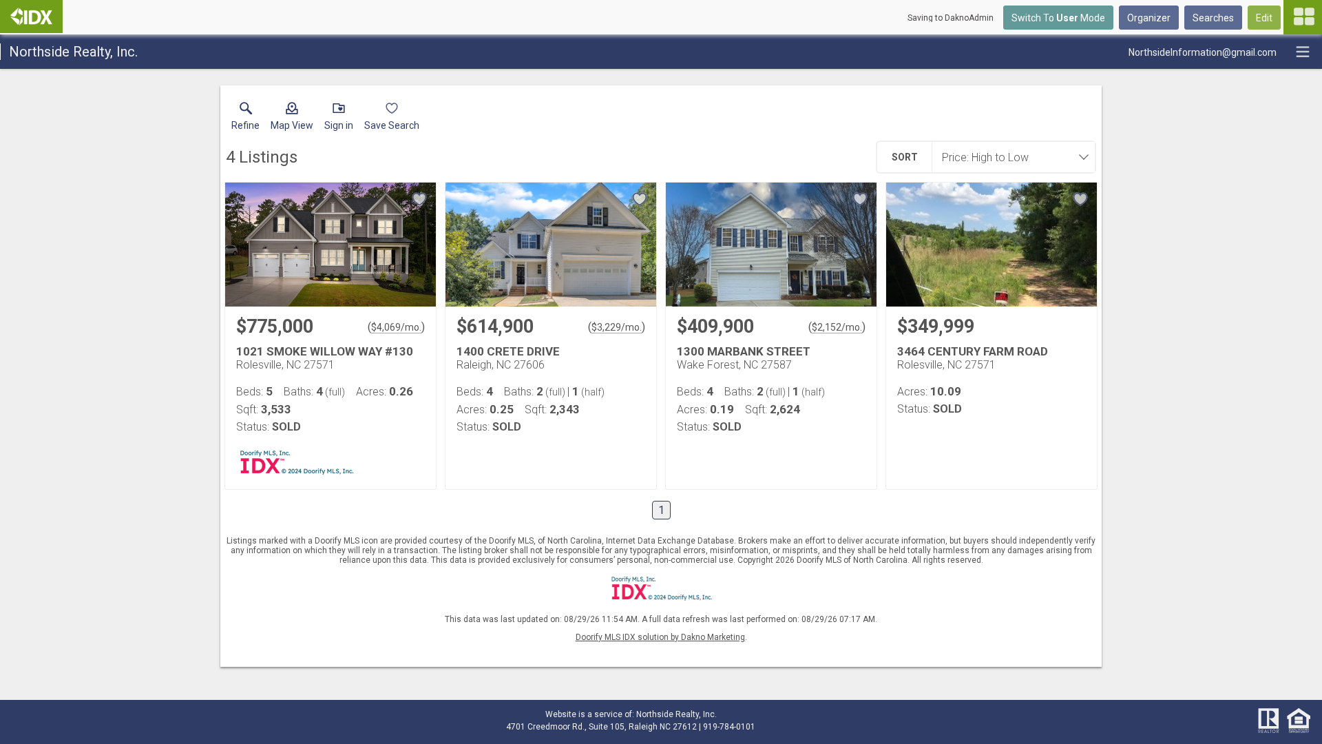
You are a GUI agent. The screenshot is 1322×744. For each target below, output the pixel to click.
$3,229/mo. (616, 327)
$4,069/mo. (396, 327)
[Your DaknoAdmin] (31, 16)
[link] (245, 119)
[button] (291, 119)
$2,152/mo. (837, 327)
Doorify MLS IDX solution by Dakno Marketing (660, 637)
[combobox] (1009, 157)
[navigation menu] (1302, 17)
